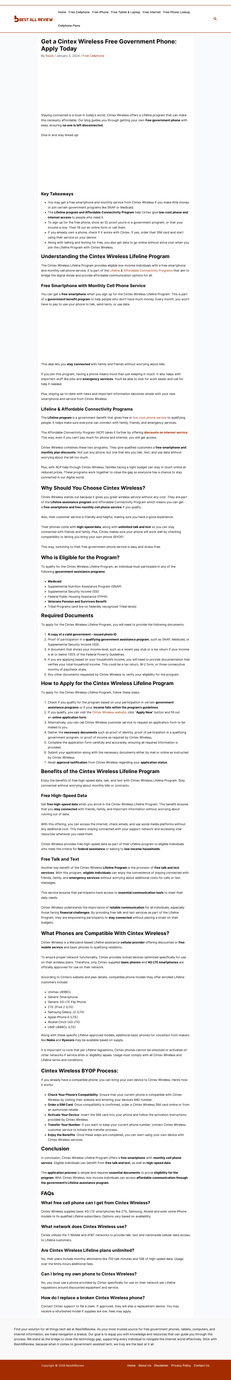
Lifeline (115, 270)
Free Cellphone (93, 56)
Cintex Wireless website (109, 712)
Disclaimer (161, 1365)
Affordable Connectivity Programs (148, 270)
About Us (144, 1365)
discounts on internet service (166, 432)
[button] (215, 19)
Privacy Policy (181, 1365)
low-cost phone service (150, 417)
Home (131, 1365)
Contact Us (201, 1365)
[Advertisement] (115, 87)
